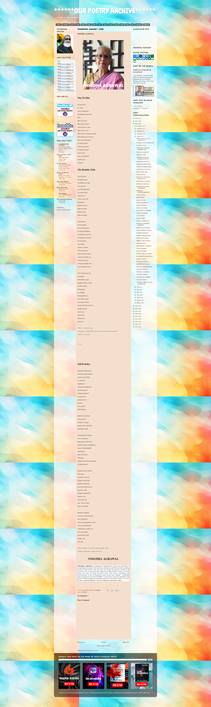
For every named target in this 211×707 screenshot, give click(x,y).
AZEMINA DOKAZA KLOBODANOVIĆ (142, 158)
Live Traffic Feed (66, 61)
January (139, 303)
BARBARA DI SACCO (142, 161)
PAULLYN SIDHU (141, 251)
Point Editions (63, 193)
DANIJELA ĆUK (141, 145)
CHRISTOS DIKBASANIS (143, 167)
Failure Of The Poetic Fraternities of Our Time (65, 176)
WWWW (146, 24)
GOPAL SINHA (140, 195)
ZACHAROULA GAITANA (63, 70)
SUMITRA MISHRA (142, 274)
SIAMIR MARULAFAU (143, 264)
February (139, 300)
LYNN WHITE (140, 216)
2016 (77, 24)
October (139, 131)
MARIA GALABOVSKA (143, 228)
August (139, 136)
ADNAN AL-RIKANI (142, 152)
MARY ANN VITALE (142, 238)
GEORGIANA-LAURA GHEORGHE (142, 187)
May (138, 292)
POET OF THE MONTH (64, 210)
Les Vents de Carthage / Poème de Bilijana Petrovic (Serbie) (65, 148)
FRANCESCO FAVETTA (143, 181)
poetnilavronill (63, 187)
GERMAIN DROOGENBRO (63, 90)
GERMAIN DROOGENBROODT (143, 191)
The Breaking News (64, 189)
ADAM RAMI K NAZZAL (62, 76)
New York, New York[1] (65, 183)
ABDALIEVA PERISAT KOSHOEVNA (143, 148)
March (138, 297)
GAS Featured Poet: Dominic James (64, 158)
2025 (127, 24)
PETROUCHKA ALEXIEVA (144, 254)
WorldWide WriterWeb (65, 199)
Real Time (66, 92)
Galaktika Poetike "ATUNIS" (64, 144)
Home (58, 24)
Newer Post (81, 642)
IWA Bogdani (62, 163)
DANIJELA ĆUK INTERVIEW (145, 143)
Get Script (61, 92)
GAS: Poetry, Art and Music (65, 155)
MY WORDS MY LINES (64, 173)
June (138, 290)
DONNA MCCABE (141, 172)
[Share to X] (114, 590)
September (140, 134)
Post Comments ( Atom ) (91, 650)
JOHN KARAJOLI (141, 205)
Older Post (126, 642)
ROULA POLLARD (61, 64)
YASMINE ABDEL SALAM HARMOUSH (144, 283)
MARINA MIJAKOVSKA (143, 235)
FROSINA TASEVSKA (142, 184)
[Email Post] (107, 590)
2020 (99, 24)
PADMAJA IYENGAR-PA (63, 82)
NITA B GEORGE (141, 248)
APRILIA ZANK (141, 155)
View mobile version (103, 646)
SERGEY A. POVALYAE (62, 79)
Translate (145, 108)
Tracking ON (70, 92)
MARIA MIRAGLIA (61, 87)
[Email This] (111, 590)
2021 (105, 24)
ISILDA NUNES (141, 200)
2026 (136, 118)
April (138, 295)
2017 (83, 24)
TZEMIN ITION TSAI (62, 73)
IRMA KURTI (140, 197)
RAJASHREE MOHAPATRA (144, 256)
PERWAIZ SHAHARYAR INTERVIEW (142, 71)
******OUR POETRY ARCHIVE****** (105, 10)
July (138, 287)
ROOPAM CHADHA (142, 261)
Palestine (138, 24)
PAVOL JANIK (60, 85)
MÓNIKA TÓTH (141, 243)
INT (132, 24)
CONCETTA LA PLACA (143, 169)
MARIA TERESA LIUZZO (143, 230)
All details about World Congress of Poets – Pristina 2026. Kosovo (65, 166)
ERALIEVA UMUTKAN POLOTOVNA (143, 178)
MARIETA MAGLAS (142, 233)
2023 (116, 24)
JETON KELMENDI (142, 203)
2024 (121, 24)
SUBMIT (65, 24)
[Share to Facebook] (116, 590)
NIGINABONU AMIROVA (143, 246)
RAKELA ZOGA (141, 259)
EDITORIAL (60, 207)
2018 (88, 24)
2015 (72, 24)
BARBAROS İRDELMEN (143, 164)
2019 (94, 24)
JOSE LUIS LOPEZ (141, 208)
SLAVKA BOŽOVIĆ (142, 269)
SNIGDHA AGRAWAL (142, 272)
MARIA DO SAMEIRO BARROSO (142, 224)
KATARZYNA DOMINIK (143, 210)
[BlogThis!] (112, 590)
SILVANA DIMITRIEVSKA (144, 267)
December (139, 126)
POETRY (84, 592)
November (139, 128)
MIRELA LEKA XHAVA (143, 241)
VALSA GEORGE (141, 280)
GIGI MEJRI (60, 67)
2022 (110, 24)
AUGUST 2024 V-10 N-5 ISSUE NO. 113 (143, 139)
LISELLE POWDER (142, 213)
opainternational (63, 182)
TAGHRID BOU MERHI (143, 277)
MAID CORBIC (140, 218)
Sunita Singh (62, 201)
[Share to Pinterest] (118, 590)
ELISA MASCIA (141, 174)
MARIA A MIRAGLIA (142, 221)
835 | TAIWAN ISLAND (65, 195)
